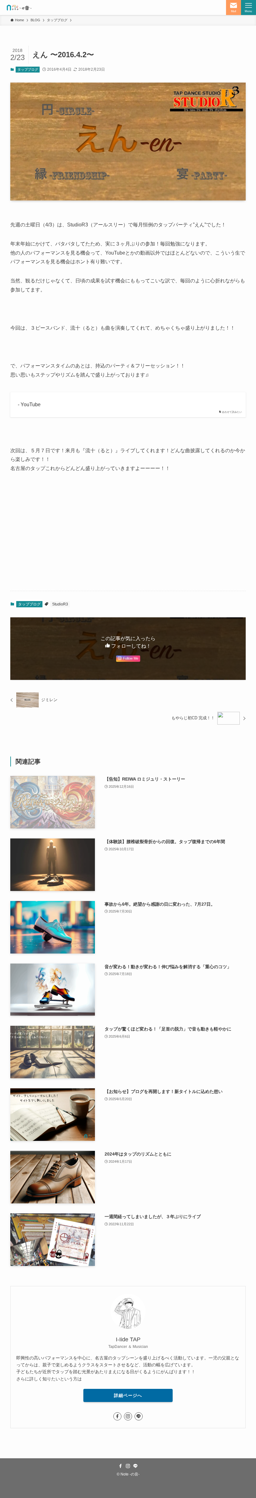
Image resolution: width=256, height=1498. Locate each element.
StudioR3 (60, 604)
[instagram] (128, 1416)
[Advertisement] (128, 537)
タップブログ (27, 69)
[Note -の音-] (18, 7)
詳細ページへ (128, 1395)
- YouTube (29, 404)
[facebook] (117, 1416)
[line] (139, 1416)
